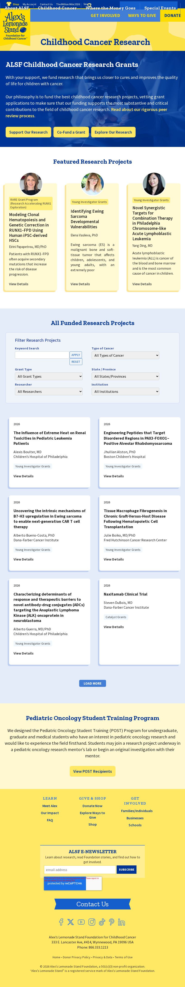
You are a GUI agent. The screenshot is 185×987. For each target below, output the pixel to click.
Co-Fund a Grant (71, 132)
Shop (92, 824)
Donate (172, 15)
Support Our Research (28, 132)
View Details (18, 284)
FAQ (50, 820)
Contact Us (92, 904)
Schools (135, 825)
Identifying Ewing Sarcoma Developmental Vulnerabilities (87, 218)
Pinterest (111, 922)
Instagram (91, 922)
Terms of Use (124, 957)
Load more (93, 683)
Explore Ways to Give (92, 814)
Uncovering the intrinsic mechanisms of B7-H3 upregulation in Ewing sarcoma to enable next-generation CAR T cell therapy (50, 518)
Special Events (160, 8)
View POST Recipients (92, 771)
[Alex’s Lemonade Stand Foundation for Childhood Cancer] (15, 45)
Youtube (81, 922)
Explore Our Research (113, 132)
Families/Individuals (137, 810)
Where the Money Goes (111, 8)
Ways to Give (142, 15)
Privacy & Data (102, 957)
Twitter (70, 922)
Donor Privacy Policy (76, 957)
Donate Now (92, 805)
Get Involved (105, 15)
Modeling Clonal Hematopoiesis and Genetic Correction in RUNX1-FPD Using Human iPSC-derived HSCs (29, 227)
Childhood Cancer (57, 8)
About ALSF (17, 8)
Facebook (61, 922)
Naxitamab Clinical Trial (125, 594)
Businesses (135, 818)
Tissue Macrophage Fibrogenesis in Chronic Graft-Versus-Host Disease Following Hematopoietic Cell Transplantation (135, 518)
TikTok (102, 922)
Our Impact (50, 812)
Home (56, 957)
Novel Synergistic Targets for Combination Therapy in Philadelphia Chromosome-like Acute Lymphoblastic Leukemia (152, 223)
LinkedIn (121, 922)
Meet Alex (49, 805)
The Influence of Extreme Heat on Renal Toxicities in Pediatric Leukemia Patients (50, 438)
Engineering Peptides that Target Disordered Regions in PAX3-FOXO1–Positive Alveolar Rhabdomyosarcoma (138, 438)
